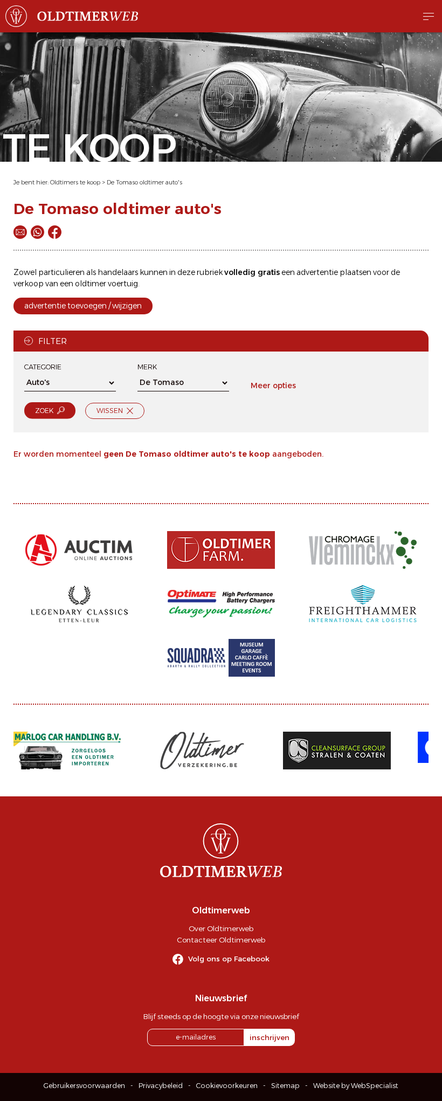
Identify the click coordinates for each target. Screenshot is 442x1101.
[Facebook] (54, 232)
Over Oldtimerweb (221, 928)
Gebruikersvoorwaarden (84, 1086)
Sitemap (285, 1086)
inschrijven (269, 1037)
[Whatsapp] (37, 232)
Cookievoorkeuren (227, 1086)
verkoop (28, 283)
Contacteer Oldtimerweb (221, 939)
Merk (147, 367)
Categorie (42, 367)
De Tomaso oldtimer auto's (144, 182)
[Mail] (20, 232)
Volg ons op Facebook (229, 958)
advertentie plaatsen (333, 272)
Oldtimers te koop (75, 182)
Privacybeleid (161, 1086)
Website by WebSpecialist (355, 1086)
